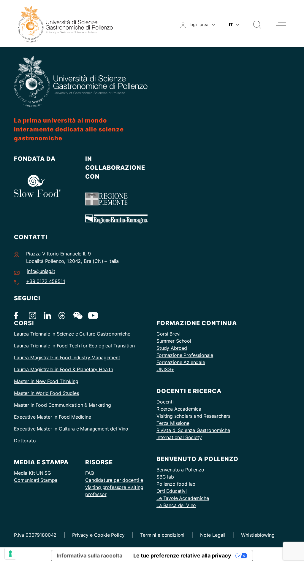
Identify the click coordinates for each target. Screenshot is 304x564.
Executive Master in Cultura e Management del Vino (71, 429)
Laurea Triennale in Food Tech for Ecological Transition (74, 346)
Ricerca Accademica (178, 409)
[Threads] (62, 315)
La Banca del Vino (176, 505)
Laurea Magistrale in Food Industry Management (67, 357)
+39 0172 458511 (45, 281)
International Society (179, 437)
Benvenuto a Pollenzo (180, 470)
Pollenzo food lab (175, 484)
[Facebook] (17, 315)
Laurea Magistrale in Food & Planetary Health (63, 369)
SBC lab (165, 477)
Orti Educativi (171, 491)
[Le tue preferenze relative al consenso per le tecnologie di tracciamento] (10, 553)
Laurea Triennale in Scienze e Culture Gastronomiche (72, 334)
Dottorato (25, 441)
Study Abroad (171, 348)
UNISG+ (165, 369)
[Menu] (281, 24)
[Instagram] (32, 315)
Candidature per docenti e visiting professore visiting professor (114, 487)
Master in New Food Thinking (46, 381)
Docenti (165, 402)
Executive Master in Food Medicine (52, 417)
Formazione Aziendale (180, 362)
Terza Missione (172, 423)
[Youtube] (92, 315)
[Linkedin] (47, 315)
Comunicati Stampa (35, 480)
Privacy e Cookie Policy (98, 535)
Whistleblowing (258, 535)
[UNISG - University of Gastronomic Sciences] (65, 24)
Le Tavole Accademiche (182, 498)
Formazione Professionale (184, 355)
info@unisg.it (41, 271)
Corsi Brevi (168, 334)
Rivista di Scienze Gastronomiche (193, 430)
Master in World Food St (40, 393)
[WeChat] (77, 315)
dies (74, 393)
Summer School (173, 341)
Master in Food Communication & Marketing (62, 405)
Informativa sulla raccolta (89, 555)
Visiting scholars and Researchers (193, 416)
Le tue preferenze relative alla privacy (182, 555)
